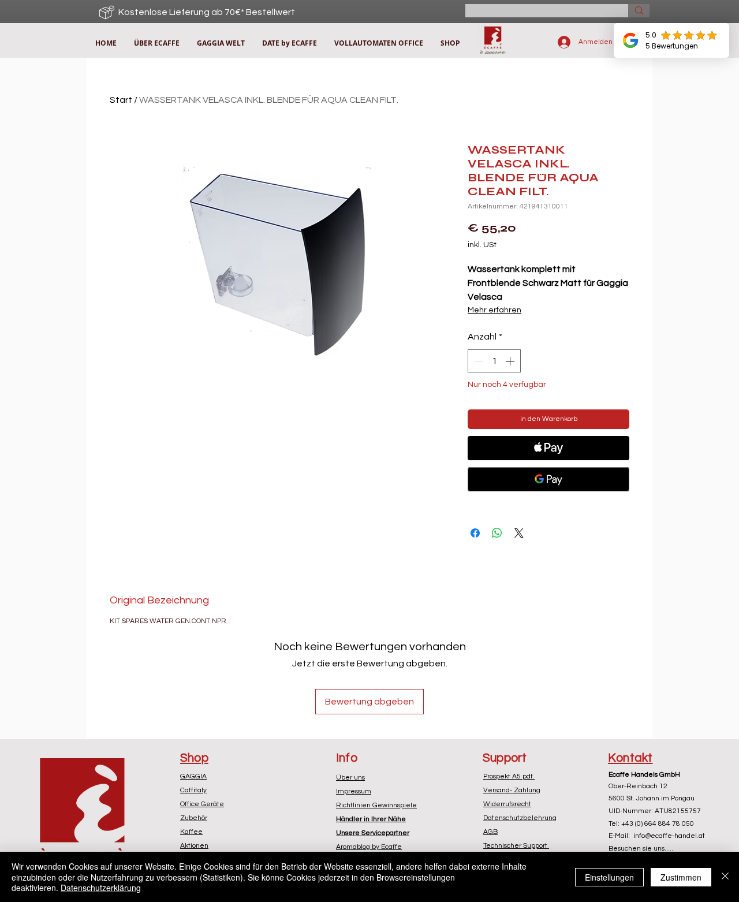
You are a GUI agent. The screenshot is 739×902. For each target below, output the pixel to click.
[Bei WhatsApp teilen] (497, 533)
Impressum (353, 791)
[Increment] (511, 361)
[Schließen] (725, 877)
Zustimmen (680, 877)
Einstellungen (609, 877)
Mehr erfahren (494, 310)
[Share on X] (519, 533)
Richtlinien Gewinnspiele (376, 805)
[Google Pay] (548, 479)
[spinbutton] (494, 361)
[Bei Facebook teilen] (475, 533)
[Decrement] (477, 361)
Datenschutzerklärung (101, 887)
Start (121, 100)
